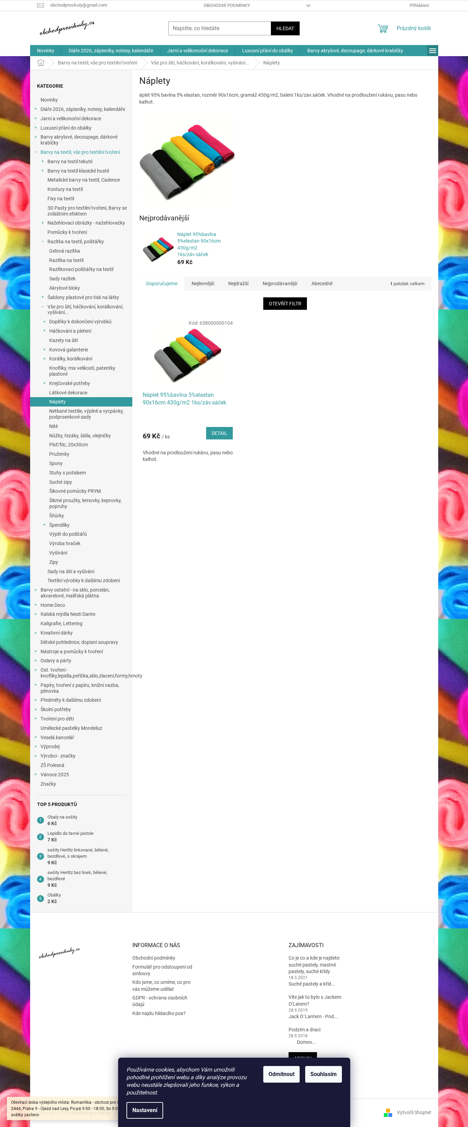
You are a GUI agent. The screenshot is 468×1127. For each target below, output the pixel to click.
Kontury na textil (65, 189)
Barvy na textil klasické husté (78, 171)
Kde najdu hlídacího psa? (159, 1013)
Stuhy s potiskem (67, 472)
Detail (219, 433)
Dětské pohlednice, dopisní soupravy (79, 642)
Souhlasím (323, 1074)
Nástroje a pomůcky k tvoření (72, 651)
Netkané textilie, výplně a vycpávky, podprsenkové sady (86, 414)
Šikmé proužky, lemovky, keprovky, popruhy (85, 503)
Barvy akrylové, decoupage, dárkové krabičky (79, 140)
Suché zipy (60, 482)
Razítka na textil (66, 260)
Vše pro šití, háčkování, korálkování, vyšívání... (85, 309)
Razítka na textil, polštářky (75, 241)
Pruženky (59, 454)
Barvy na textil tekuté (69, 161)
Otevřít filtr (285, 303)
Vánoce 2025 (55, 774)
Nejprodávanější (280, 283)
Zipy (53, 562)
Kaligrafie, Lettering (61, 623)
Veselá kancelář (57, 737)
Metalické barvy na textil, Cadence (83, 180)
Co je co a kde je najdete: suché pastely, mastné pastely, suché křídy (314, 964)
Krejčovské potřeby (69, 383)
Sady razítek (62, 278)
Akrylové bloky (64, 288)
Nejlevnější (203, 283)
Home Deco (53, 605)
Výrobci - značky (58, 756)
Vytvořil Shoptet (414, 1112)
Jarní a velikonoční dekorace (71, 118)
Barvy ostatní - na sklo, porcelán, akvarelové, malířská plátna (75, 593)
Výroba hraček (64, 543)
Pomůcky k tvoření (67, 232)
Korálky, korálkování (70, 358)
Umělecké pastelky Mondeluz (71, 728)
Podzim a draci (304, 1029)
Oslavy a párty (56, 660)
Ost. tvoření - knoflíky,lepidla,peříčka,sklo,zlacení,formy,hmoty (86, 673)
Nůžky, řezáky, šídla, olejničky (80, 435)
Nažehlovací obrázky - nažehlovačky (86, 223)
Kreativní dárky (57, 633)
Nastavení (144, 1110)
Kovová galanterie (68, 349)
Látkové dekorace (68, 392)
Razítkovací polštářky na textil (81, 269)
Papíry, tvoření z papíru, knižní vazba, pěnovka (80, 688)
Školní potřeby (56, 709)
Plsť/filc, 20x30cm (68, 444)
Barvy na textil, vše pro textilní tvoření (80, 152)
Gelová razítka (64, 251)
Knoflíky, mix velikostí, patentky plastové (82, 371)
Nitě (53, 426)
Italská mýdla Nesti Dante (68, 614)
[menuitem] (45, 50)
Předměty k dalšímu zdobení (71, 700)
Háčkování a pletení (70, 331)
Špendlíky (59, 525)
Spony (56, 463)
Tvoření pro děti (57, 719)
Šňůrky (56, 515)
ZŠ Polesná (52, 765)
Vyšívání (58, 553)
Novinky (49, 100)
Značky (48, 784)
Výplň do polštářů (68, 534)
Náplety (57, 401)
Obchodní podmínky (227, 5)
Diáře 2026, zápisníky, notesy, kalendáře (83, 109)
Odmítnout (281, 1074)
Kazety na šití (63, 340)
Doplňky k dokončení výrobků (80, 321)
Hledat (285, 28)
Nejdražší (238, 283)
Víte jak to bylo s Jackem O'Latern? (315, 1000)
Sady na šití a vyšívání (70, 571)
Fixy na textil (60, 198)
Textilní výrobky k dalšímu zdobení (83, 580)
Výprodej (50, 746)
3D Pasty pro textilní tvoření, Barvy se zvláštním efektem (87, 211)
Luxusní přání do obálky (66, 128)
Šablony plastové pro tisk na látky (83, 297)
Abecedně (322, 283)
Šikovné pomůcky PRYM (75, 491)
